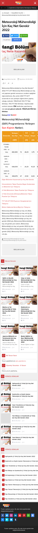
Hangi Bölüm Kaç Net (17, 13)
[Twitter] (7, 515)
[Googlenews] (32, 515)
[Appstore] (2, 519)
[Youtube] (19, 515)
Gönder (25, 35)
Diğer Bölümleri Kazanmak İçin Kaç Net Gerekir (18, 180)
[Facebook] (2, 515)
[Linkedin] (15, 515)
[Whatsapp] (28, 515)
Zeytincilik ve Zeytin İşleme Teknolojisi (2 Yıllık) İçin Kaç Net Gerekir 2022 (23, 8)
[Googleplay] (7, 519)
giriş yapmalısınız (21, 361)
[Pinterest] (24, 515)
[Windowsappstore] (11, 519)
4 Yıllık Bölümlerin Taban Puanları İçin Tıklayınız (18, 190)
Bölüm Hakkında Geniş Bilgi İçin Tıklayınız (16, 207)
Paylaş (7, 35)
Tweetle (15, 35)
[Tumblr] (15, 519)
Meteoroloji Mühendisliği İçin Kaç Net (14, 239)
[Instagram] (11, 515)
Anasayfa (6, 13)
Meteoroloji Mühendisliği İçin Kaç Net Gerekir (14, 240)
